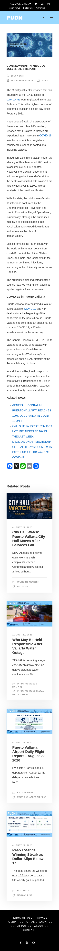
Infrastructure (26, 691)
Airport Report (26, 792)
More (45, 80)
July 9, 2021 (17, 76)
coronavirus (13, 99)
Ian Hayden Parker (22, 80)
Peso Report (24, 890)
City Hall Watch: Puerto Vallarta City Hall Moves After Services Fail (28, 538)
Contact (29, 930)
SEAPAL (40, 691)
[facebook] (30, 3)
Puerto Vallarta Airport (31, 797)
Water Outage (20, 694)
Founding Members (28, 582)
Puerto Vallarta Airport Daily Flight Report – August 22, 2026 (29, 753)
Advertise (40, 8)
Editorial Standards (36, 922)
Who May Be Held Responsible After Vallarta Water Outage (27, 646)
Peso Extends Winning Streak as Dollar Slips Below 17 (27, 856)
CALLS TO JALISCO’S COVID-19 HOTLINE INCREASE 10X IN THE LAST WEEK (32, 431)
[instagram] (49, 3)
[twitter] (36, 3)
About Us (41, 926)
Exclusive (22, 586)
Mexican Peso (24, 895)
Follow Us (28, 8)
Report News (14, 8)
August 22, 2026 (22, 527)
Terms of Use (22, 917)
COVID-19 (45, 135)
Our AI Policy (20, 926)
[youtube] (42, 3)
